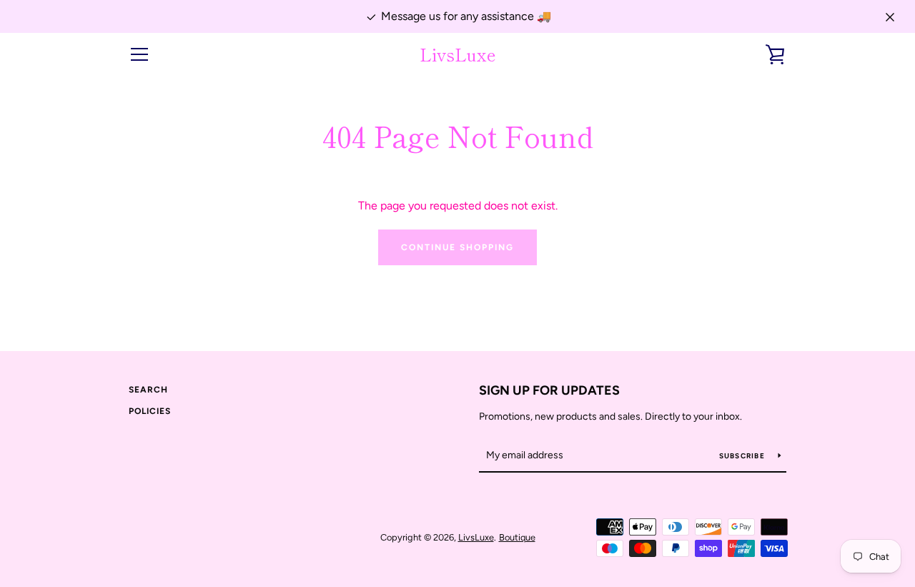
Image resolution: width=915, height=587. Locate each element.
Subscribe (743, 455)
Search (148, 390)
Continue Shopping (457, 247)
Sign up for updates (549, 390)
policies (150, 411)
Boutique (517, 537)
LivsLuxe (458, 54)
